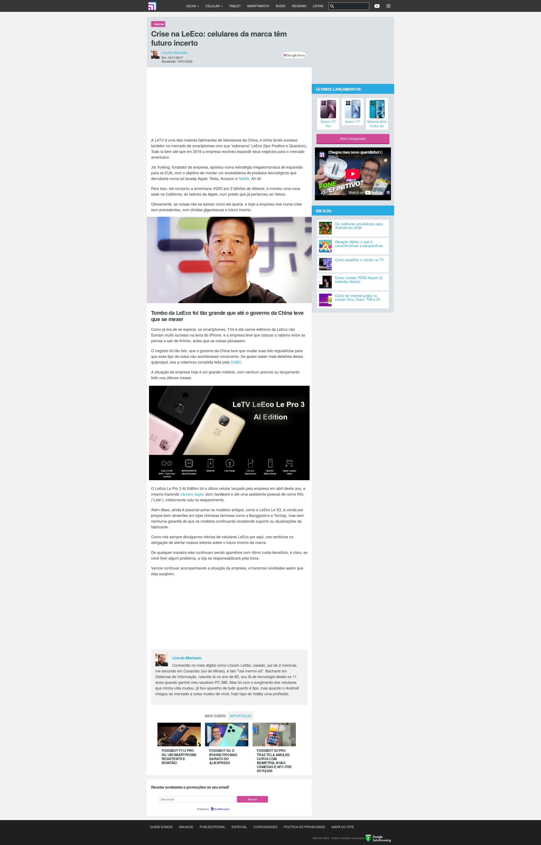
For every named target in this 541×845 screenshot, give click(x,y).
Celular (213, 6)
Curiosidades (265, 827)
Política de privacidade (304, 827)
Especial (239, 827)
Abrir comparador (353, 138)
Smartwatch (258, 6)
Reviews (299, 6)
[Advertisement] (229, 102)
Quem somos (161, 827)
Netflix (244, 178)
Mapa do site (343, 827)
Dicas (191, 6)
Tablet (235, 6)
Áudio (281, 6)
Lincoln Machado (174, 52)
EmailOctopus (222, 809)
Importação (241, 715)
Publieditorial (212, 827)
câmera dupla (192, 494)
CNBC (236, 362)
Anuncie (186, 827)
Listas (318, 6)
